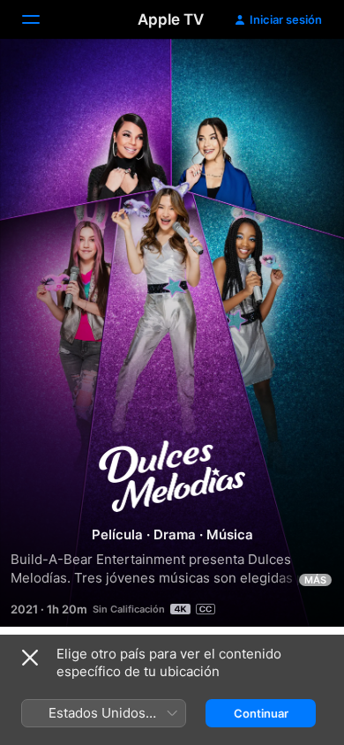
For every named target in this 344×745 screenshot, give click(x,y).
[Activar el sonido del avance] (296, 73)
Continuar (261, 713)
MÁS (315, 580)
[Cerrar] (30, 658)
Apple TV (171, 19)
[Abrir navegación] (41, 19)
